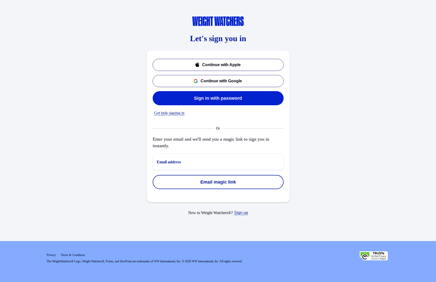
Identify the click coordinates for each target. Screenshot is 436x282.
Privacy (51, 255)
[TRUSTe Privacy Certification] (373, 256)
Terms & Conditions (73, 255)
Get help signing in (169, 113)
